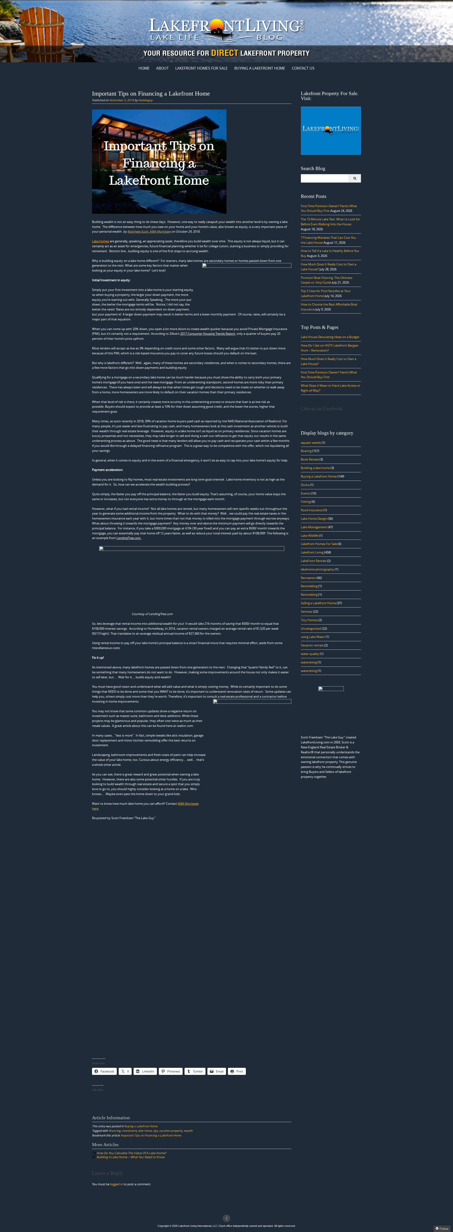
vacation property (170, 1130)
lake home (145, 1130)
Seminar (306, 611)
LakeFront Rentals (313, 561)
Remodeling (309, 586)
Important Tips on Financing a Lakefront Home (151, 1135)
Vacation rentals (312, 645)
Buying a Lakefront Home (141, 1126)
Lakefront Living (312, 552)
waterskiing (309, 662)
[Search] (354, 178)
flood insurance (312, 510)
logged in (116, 1184)
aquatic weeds (311, 442)
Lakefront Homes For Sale (201, 68)
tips (155, 1130)
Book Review (310, 459)
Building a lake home (315, 468)
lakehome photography (317, 569)
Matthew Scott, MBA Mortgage (149, 231)
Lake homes (100, 241)
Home (144, 68)
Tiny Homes (309, 620)
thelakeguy (145, 100)
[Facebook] (226, 1218)
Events (305, 493)
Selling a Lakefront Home (318, 603)
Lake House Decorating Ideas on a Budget (330, 337)
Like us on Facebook (322, 408)
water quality (310, 654)
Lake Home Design (314, 518)
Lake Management (314, 527)
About (162, 68)
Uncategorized (311, 628)
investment (129, 1130)
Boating (306, 451)
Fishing (306, 501)
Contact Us (303, 68)
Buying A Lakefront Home (259, 68)
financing (115, 1130)
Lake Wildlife (309, 535)
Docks (305, 485)
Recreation (308, 578)
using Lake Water (313, 637)
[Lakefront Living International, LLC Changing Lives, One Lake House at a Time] (226, 30)
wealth (188, 1130)
